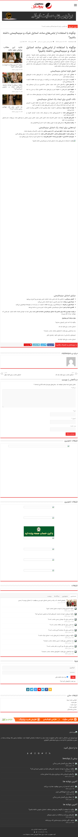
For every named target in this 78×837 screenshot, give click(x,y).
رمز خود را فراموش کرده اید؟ (67, 681)
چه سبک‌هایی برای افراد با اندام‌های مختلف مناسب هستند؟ (60, 331)
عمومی (44, 42)
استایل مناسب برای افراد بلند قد (67, 327)
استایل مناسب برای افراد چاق (12, 374)
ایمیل (74, 418)
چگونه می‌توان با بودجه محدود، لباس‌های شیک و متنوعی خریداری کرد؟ (12, 87)
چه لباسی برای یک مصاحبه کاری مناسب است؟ (54, 26)
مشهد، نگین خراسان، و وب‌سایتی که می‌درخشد (59, 820)
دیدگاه (73, 388)
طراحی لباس (49, 42)
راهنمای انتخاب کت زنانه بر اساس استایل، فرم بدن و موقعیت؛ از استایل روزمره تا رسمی (41, 600)
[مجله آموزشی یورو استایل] (39, 6)
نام (74, 411)
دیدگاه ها (56, 596)
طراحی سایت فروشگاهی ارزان (65, 792)
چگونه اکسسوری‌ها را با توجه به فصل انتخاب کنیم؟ (12, 66)
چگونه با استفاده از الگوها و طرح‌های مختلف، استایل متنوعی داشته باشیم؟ (51, 809)
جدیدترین (73, 596)
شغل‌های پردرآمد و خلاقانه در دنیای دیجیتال (60, 815)
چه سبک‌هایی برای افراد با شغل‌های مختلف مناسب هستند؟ (58, 652)
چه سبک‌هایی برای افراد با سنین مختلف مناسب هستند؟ (58, 641)
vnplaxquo (71, 42)
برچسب (49, 596)
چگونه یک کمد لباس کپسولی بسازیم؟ (65, 322)
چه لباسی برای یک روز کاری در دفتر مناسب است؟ (60, 646)
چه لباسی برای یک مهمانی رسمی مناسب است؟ (12, 108)
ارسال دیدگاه (31, 42)
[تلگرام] (31, 689)
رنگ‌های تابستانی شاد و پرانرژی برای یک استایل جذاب (57, 774)
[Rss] (50, 689)
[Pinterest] (39, 689)
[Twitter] (42, 689)
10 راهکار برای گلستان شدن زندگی (63, 763)
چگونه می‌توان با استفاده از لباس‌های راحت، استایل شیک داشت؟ (56, 635)
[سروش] (27, 689)
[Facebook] (46, 689)
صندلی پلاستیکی (72, 709)
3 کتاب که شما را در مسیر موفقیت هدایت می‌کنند (59, 786)
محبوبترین (65, 596)
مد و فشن (40, 42)
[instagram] (35, 689)
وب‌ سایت (73, 426)
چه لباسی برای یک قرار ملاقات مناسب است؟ (62, 625)
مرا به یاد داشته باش (61, 677)
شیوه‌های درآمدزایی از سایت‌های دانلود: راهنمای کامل (61, 335)
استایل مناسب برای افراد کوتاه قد (67, 339)
